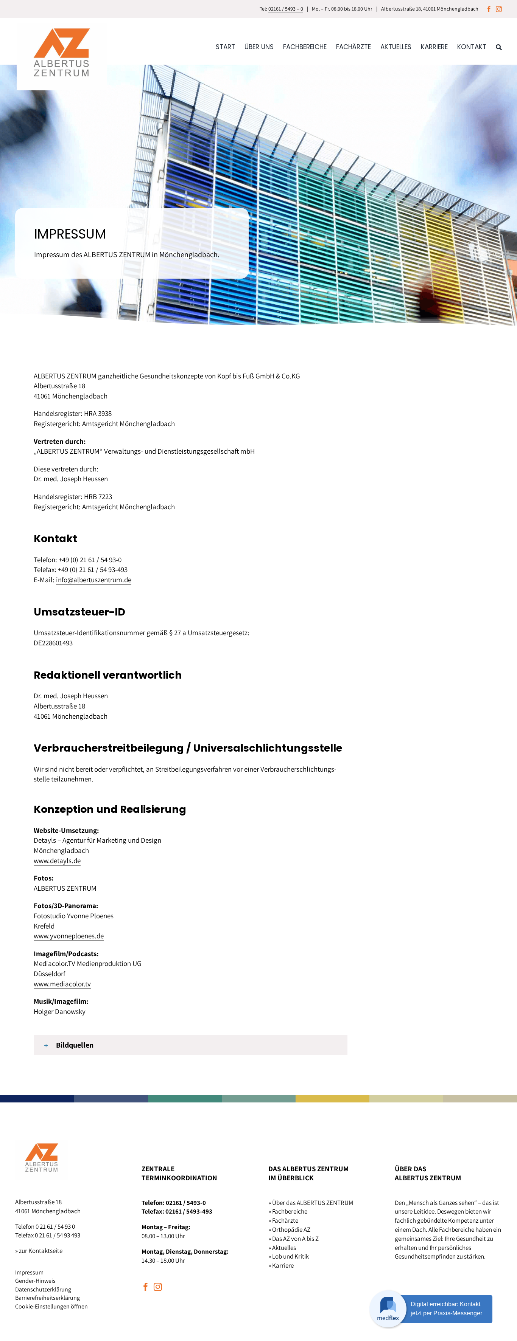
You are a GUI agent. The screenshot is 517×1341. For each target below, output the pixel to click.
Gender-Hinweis (35, 1281)
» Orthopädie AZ (289, 1229)
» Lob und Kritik (288, 1256)
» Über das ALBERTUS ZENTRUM (310, 1202)
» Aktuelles (282, 1247)
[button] (191, 1045)
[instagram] (499, 9)
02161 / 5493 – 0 (285, 8)
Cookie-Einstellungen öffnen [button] (51, 1306)
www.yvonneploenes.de (69, 935)
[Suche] (499, 50)
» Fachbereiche (287, 1211)
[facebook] (489, 9)
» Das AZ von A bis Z (293, 1238)
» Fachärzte (283, 1220)
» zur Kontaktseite (38, 1250)
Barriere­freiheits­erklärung (47, 1298)
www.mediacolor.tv (62, 983)
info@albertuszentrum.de (93, 579)
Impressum (29, 1272)
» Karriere (281, 1265)
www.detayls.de (57, 860)
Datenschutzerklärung (43, 1289)
